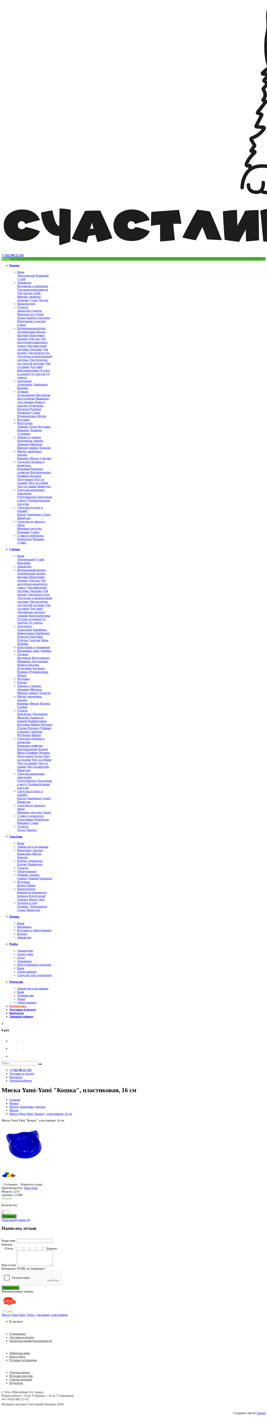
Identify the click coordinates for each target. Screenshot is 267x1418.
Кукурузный (37, 896)
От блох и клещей (29, 619)
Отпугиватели (26, 497)
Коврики (23, 430)
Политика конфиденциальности (30, 1340)
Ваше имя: (8, 1240)
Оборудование (27, 871)
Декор (21, 999)
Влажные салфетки (30, 745)
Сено (41, 899)
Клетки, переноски (30, 860)
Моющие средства (29, 528)
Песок (33, 899)
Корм (20, 272)
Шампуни (44, 486)
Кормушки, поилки (30, 850)
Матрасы (36, 444)
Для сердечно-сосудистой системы (32, 361)
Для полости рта (38, 352)
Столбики (23, 433)
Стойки (22, 707)
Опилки (22, 899)
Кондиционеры (40, 472)
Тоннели (45, 447)
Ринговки (36, 636)
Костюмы (23, 724)
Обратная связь (19, 1353)
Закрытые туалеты (29, 310)
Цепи (44, 640)
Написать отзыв (31, 1184)
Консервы (23, 563)
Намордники (25, 633)
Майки (35, 724)
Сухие (33, 300)
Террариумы (25, 995)
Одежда (22, 710)
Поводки (23, 636)
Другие (43, 300)
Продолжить (10, 1287)
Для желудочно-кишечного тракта (32, 342)
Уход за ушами (27, 486)
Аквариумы (25, 950)
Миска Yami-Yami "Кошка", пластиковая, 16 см (40, 1113)
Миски (34, 458)
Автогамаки (25, 819)
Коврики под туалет (30, 314)
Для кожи (35, 349)
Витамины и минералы (32, 286)
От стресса (35, 622)
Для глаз (34, 338)
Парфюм (23, 475)
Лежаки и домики (29, 437)
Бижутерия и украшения (33, 647)
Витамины (24, 926)
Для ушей (36, 367)
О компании (17, 1333)
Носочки (46, 724)
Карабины (40, 629)
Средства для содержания (34, 975)
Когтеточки (25, 423)
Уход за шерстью (38, 766)
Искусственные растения (34, 964)
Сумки (21, 542)
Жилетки (23, 717)
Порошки (23, 532)
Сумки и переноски (30, 535)
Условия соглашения (23, 1360)
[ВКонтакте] (16, 1041)
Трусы (38, 756)
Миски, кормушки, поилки (27, 1106)
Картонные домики (30, 440)
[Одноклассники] (16, 1048)
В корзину (16, 1321)
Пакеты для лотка (38, 317)
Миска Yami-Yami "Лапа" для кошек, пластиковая (34, 1314)
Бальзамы (23, 468)
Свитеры (36, 731)
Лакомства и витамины (32, 846)
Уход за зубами (38, 483)
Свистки (34, 640)
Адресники (24, 384)
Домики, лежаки (28, 874)
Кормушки (24, 853)
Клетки (22, 682)
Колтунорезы (26, 398)
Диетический (26, 275)
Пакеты (31, 830)
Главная (14, 1099)
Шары (31, 885)
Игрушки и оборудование (34, 930)
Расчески (23, 409)
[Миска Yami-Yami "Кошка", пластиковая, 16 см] (24, 1165)
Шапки (36, 735)
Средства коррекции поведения (31, 491)
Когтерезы (43, 395)
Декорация (24, 961)
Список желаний (20, 1379)
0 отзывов (10, 1184)
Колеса (21, 885)
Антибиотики (26, 331)
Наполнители (26, 303)
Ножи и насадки (28, 664)
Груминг (23, 391)
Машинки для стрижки (33, 400)
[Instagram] (16, 1056)
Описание (8, 1220)
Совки (21, 324)
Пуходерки (36, 405)
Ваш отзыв (9, 1265)
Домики (22, 426)
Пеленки (35, 475)
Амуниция (24, 381)
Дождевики (40, 714)
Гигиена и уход (27, 903)
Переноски (24, 539)
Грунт (21, 957)
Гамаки (22, 878)
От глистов (37, 374)
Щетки (41, 416)
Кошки (14, 1103)
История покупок (21, 1376)
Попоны (33, 728)
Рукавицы (24, 412)
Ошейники (40, 384)
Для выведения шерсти (32, 289)
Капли (21, 514)
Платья (22, 728)
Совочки (45, 458)
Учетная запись (19, 1372)
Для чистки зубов (29, 293)
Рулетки (22, 640)
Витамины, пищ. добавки (34, 650)
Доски (33, 426)
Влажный (42, 275)
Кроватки (45, 878)
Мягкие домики (27, 447)
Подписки (16, 1383)
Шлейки (22, 388)
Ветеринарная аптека (31, 328)
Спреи (35, 412)
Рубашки (45, 728)
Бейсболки (24, 714)
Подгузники (25, 479)
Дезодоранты (38, 906)
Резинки (35, 409)
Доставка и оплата (21, 1337)
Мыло (21, 752)
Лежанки (36, 430)
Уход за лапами (27, 763)
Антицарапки (26, 395)
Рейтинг (7, 1244)
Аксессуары (25, 954)
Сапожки (23, 731)
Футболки (24, 735)
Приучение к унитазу (31, 321)
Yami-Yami (31, 1188)
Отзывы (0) (22, 1220)
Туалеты (22, 307)
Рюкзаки (38, 539)
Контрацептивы (28, 370)
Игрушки (23, 419)
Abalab (260, 1413)
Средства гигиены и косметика (30, 463)
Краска (43, 749)
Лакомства (24, 282)
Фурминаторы (26, 416)
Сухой (21, 279)
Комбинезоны (37, 721)
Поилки (45, 703)
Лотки (21, 317)
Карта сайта (17, 1356)
